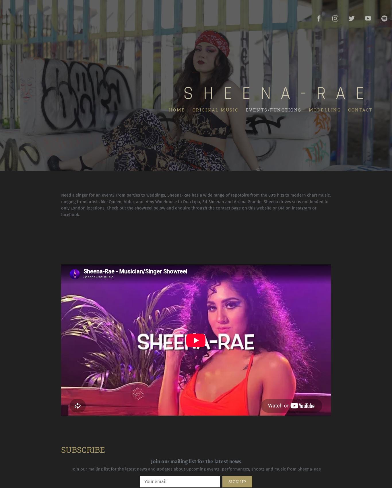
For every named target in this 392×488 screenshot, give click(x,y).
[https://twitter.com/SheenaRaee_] (352, 18)
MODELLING (324, 109)
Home (177, 109)
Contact (360, 109)
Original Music (215, 109)
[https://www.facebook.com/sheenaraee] (319, 18)
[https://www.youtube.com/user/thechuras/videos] (368, 18)
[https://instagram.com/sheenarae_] (335, 18)
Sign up (237, 481)
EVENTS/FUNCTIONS (273, 109)
